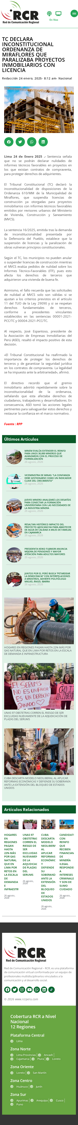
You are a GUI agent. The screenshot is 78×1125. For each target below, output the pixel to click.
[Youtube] (29, 990)
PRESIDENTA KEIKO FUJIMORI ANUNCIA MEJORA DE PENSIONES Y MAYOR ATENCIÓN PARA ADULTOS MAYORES (46, 551)
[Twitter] (14, 990)
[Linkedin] (44, 990)
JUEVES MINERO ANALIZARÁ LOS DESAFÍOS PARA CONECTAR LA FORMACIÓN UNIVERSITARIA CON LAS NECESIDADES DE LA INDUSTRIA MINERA (48, 504)
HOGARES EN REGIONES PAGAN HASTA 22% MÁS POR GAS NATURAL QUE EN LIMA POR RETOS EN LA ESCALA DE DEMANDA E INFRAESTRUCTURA (38, 650)
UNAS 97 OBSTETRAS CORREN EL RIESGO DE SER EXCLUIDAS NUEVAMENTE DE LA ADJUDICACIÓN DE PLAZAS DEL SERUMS (35, 716)
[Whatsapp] (37, 990)
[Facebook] (7, 990)
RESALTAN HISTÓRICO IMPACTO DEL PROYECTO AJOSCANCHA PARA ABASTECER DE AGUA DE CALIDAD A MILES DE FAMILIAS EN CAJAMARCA (48, 528)
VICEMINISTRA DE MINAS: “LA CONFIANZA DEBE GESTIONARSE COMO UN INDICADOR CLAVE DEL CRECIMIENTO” (48, 478)
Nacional (65, 78)
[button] (9, 141)
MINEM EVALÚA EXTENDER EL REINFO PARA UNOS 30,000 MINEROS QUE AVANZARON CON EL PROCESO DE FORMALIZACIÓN (45, 455)
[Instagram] (22, 990)
